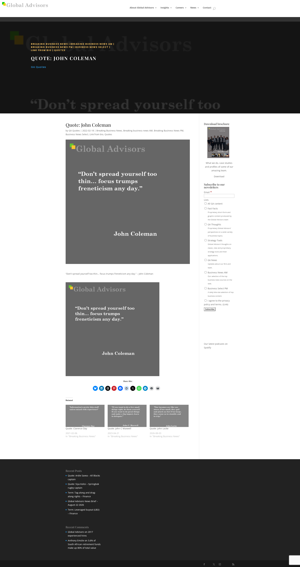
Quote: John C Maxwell (119, 428)
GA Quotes (38, 67)
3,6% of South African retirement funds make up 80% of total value (84, 544)
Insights (164, 7)
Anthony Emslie (76, 540)
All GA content (214, 203)
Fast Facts (219, 214)
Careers (180, 7)
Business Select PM (220, 292)
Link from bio (41, 50)
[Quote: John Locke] (169, 416)
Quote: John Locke (159, 428)
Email (208, 192)
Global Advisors (76, 531)
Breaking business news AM (91, 44)
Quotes (59, 50)
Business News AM (219, 278)
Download (219, 176)
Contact (207, 7)
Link (225, 304)
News (193, 7)
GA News (219, 264)
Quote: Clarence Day (76, 428)
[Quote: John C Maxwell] (127, 416)
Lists (206, 199)
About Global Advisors (142, 7)
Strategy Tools (219, 247)
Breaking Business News (49, 44)
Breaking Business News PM (52, 47)
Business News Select (91, 47)
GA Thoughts (219, 230)
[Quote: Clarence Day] (85, 416)
